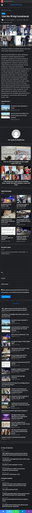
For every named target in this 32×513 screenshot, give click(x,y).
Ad (2, 272)
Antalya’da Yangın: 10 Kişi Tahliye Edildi (23, 205)
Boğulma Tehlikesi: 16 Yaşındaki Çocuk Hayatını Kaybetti (23, 238)
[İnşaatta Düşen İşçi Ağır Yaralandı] (6, 378)
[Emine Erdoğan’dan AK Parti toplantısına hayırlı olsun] (24, 214)
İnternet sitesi (4, 284)
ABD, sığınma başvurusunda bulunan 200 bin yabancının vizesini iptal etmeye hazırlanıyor (14, 309)
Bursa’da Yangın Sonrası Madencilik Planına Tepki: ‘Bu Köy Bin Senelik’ (20, 424)
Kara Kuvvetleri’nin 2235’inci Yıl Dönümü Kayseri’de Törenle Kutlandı (19, 115)
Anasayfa (5, 10)
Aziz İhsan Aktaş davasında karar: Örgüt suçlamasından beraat (19, 431)
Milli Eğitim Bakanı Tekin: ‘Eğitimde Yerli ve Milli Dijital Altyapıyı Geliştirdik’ (19, 416)
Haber (9, 10)
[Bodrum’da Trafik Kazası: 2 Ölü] (8, 199)
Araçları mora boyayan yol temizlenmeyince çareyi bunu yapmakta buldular (19, 390)
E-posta (3, 278)
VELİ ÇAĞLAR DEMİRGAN (9, 20)
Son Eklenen (16, 303)
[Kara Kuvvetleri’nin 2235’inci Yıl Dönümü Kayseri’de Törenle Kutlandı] (5, 115)
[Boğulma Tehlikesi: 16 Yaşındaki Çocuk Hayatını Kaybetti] (24, 231)
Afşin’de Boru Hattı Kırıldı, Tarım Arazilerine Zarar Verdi (8, 221)
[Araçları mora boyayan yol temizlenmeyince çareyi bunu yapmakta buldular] (6, 391)
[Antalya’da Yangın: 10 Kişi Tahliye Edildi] (24, 199)
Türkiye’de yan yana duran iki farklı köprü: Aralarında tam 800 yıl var (20, 404)
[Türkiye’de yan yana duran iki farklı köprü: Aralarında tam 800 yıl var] (6, 405)
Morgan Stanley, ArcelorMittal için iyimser (14, 437)
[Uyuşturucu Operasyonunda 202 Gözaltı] (8, 231)
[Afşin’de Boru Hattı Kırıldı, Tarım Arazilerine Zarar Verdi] (8, 214)
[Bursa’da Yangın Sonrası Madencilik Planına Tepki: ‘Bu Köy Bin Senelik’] (6, 424)
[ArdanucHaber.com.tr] (16, 5)
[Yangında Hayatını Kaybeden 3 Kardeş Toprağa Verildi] (6, 398)
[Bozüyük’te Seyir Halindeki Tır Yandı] (5, 108)
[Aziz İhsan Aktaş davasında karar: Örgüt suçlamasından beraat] (6, 432)
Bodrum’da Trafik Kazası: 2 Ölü (6, 205)
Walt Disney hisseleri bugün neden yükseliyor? (15, 410)
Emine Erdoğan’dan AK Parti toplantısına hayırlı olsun (24, 221)
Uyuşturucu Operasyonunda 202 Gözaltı (7, 238)
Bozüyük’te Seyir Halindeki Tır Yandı (12, 1)
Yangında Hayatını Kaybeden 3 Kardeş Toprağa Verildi (20, 397)
